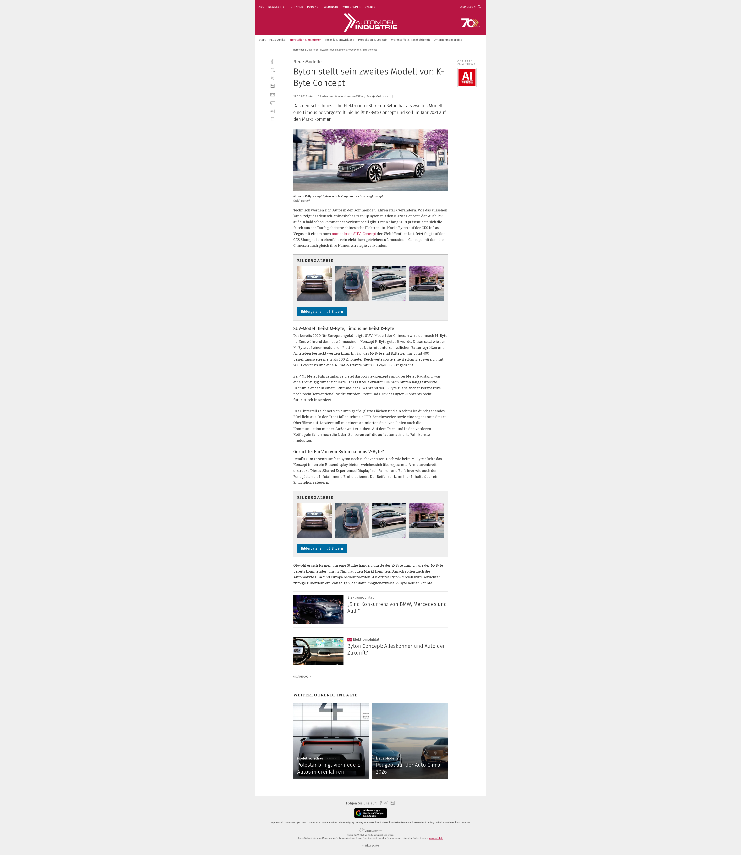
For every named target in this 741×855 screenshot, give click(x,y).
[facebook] (272, 61)
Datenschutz (314, 822)
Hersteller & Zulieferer (305, 39)
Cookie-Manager (292, 822)
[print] (272, 102)
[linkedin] (272, 86)
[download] (272, 111)
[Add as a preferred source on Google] (370, 813)
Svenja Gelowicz (377, 96)
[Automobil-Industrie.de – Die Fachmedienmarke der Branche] (262, 39)
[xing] (272, 77)
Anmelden (468, 6)
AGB (304, 822)
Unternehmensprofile (448, 39)
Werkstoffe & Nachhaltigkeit (410, 39)
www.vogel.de (436, 838)
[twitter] (272, 69)
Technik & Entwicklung (339, 39)
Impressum (276, 822)
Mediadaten (382, 822)
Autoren (466, 822)
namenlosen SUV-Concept (354, 234)
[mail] (272, 94)
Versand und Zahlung (424, 822)
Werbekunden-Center (401, 822)
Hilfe (438, 822)
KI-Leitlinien (449, 822)
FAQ (459, 822)
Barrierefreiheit (330, 822)
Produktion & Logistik (372, 39)
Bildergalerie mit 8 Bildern (322, 311)
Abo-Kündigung (346, 822)
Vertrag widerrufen (365, 822)
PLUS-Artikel (277, 39)
